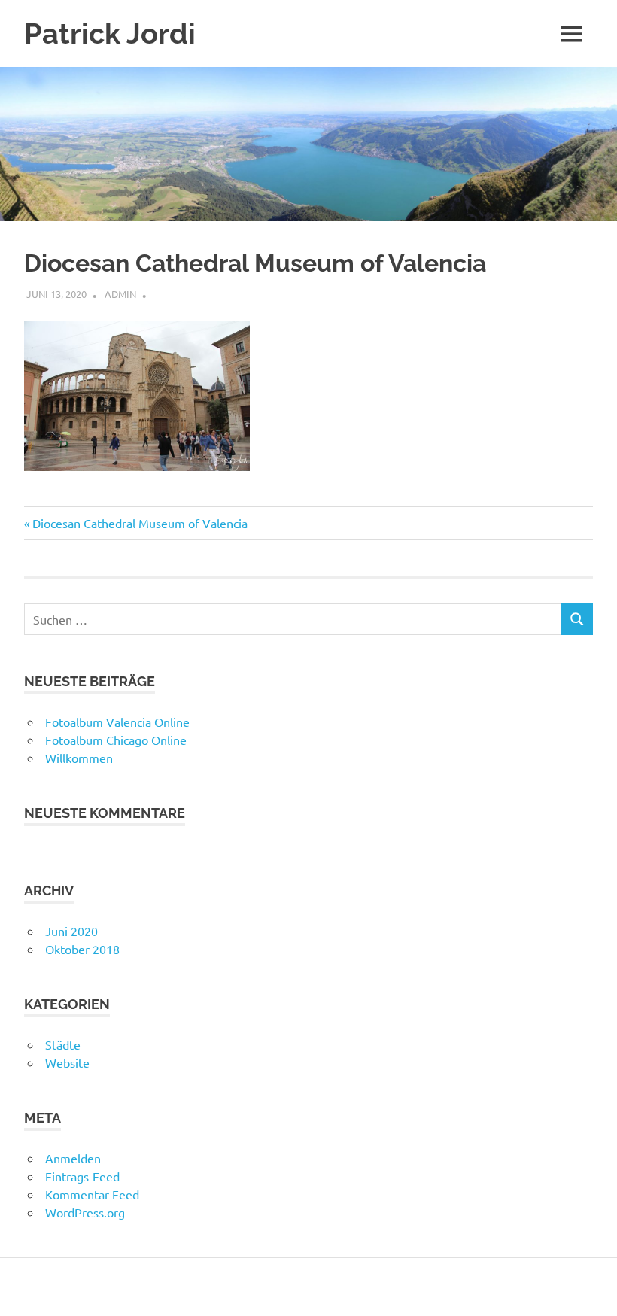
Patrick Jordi (110, 33)
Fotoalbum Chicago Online (116, 739)
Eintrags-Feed (82, 1176)
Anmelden (73, 1158)
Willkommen (79, 757)
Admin (120, 293)
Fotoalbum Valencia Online (117, 721)
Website (67, 1062)
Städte (63, 1044)
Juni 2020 (71, 930)
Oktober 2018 (82, 948)
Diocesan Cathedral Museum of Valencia (140, 522)
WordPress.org (85, 1212)
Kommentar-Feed (92, 1194)
